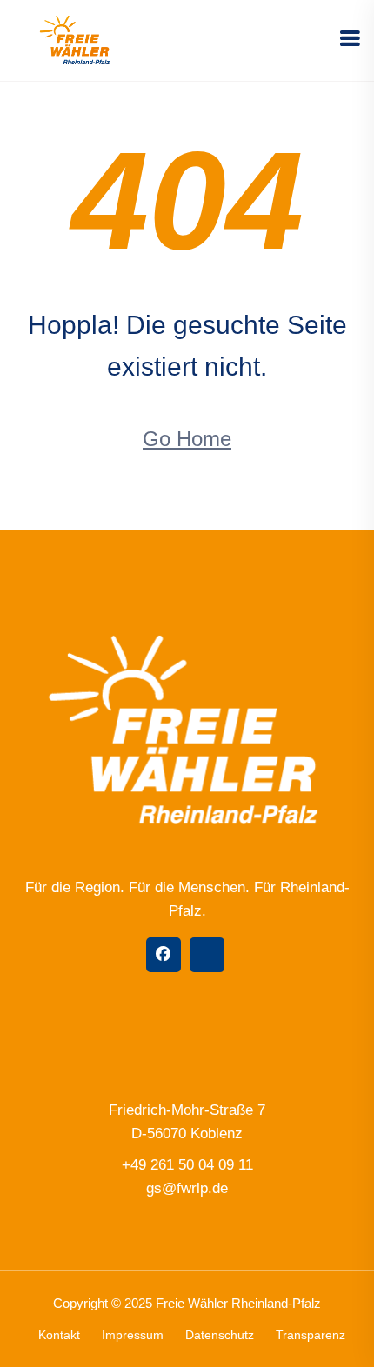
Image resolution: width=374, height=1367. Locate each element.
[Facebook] (163, 954)
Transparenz (310, 1335)
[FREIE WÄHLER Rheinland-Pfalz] (75, 39)
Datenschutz (219, 1335)
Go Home (187, 438)
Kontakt (59, 1335)
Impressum (133, 1335)
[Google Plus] (207, 954)
